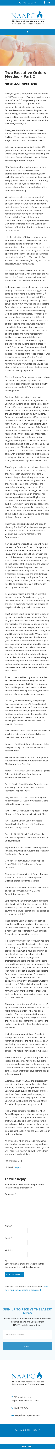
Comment (10, 1194)
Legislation (19, 1167)
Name (8, 1226)
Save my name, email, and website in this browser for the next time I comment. (24, 1265)
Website (9, 1250)
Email (8, 1238)
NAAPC (27, 18)
